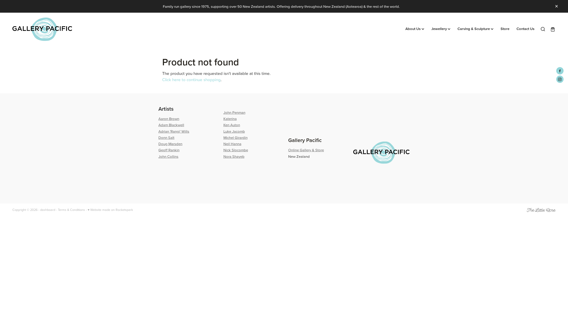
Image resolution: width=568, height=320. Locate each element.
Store (505, 28)
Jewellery (439, 28)
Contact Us (525, 28)
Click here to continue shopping (191, 79)
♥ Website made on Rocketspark (110, 210)
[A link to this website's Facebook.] (560, 70)
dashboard (47, 210)
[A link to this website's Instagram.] (560, 79)
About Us (413, 28)
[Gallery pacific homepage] (66, 29)
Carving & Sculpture (474, 28)
